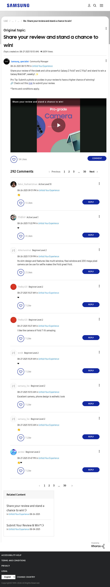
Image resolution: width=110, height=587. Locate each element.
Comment (97, 158)
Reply (91, 202)
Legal (4, 571)
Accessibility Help (11, 555)
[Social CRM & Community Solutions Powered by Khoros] (98, 545)
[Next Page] (71, 486)
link (30, 83)
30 (84, 171)
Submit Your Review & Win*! (24, 525)
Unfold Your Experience (42, 66)
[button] (101, 60)
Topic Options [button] (101, 28)
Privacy (5, 566)
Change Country (26, 577)
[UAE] (18, 5)
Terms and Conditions (13, 560)
